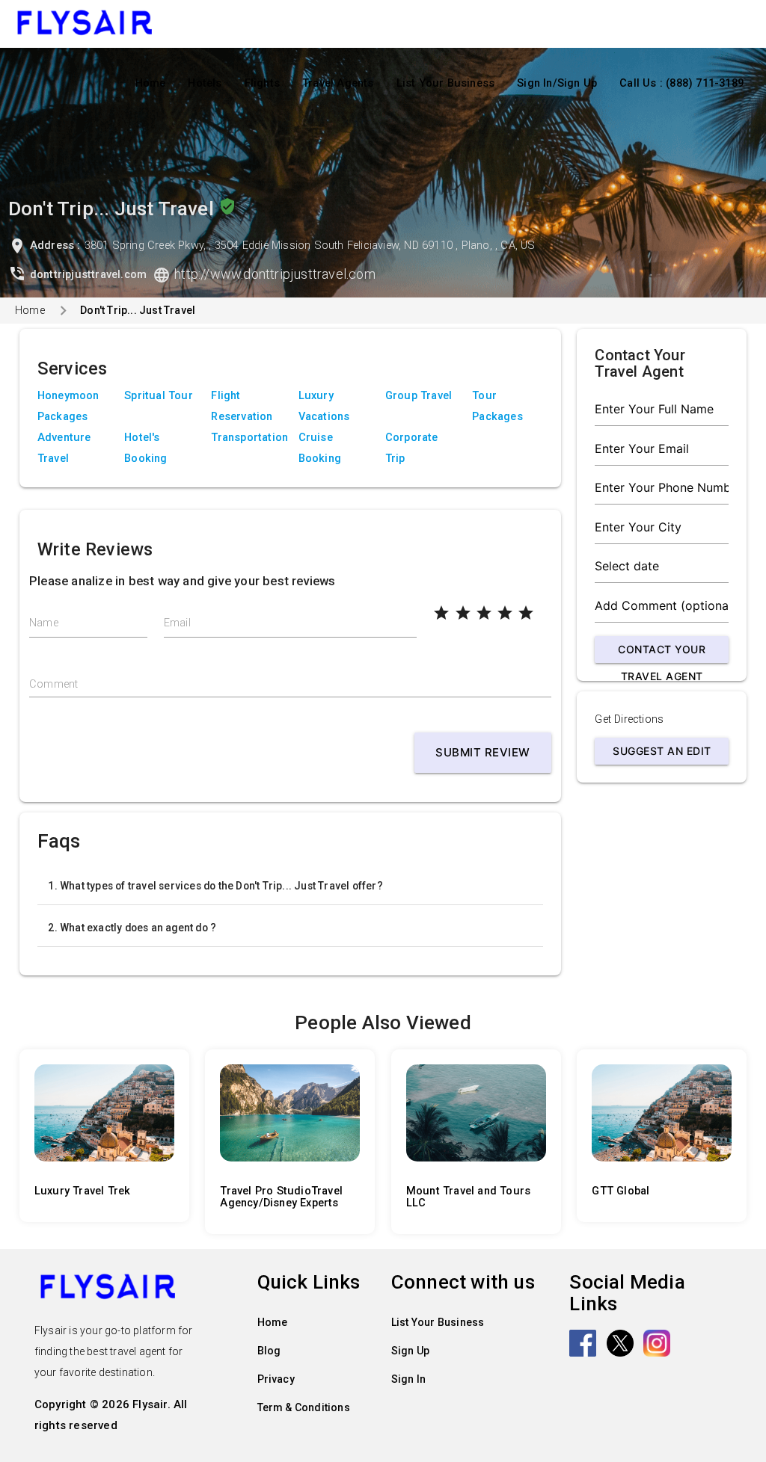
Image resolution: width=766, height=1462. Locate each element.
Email (177, 623)
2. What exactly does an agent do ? (132, 928)
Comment (53, 684)
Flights (262, 83)
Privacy (276, 1379)
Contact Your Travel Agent (661, 653)
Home (150, 83)
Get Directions (629, 719)
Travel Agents (338, 83)
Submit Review (482, 752)
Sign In (408, 1379)
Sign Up (410, 1351)
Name (43, 623)
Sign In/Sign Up (557, 83)
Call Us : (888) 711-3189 (681, 83)
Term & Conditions (303, 1407)
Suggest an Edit (662, 750)
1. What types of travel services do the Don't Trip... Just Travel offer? (215, 886)
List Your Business (445, 83)
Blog (269, 1351)
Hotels (204, 83)
